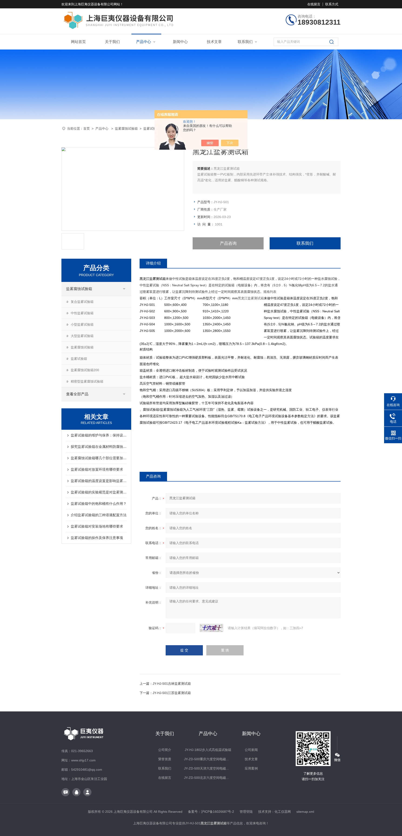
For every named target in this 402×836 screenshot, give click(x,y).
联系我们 (245, 42)
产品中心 (143, 42)
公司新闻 (251, 750)
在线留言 (313, 4)
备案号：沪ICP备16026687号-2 (211, 811)
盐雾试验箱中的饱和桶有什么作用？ (99, 504)
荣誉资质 (164, 759)
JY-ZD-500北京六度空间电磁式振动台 (208, 778)
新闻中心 (180, 42)
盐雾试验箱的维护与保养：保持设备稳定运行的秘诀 (99, 435)
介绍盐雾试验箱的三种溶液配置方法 (99, 515)
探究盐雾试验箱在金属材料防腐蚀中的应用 (99, 447)
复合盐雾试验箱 (82, 302)
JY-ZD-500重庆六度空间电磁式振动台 (208, 759)
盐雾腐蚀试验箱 (126, 128)
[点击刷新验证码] (211, 628)
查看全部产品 (77, 394)
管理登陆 (246, 811)
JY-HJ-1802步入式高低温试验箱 (208, 750)
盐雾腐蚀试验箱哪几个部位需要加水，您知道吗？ (99, 458)
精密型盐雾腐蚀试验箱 (87, 381)
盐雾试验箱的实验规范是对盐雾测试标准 (99, 492)
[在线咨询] (65, 792)
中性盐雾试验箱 (82, 313)
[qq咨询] (76, 792)
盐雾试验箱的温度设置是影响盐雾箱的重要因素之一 (99, 481)
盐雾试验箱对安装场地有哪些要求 (97, 526)
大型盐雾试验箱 (82, 336)
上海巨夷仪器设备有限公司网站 (97, 4)
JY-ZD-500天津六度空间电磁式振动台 (208, 768)
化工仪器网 (283, 811)
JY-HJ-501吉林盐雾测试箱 (172, 683)
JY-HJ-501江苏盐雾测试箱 (172, 693)
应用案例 (251, 768)
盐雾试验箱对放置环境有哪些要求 (97, 469)
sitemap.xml (305, 811)
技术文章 (214, 42)
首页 (86, 128)
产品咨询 (228, 243)
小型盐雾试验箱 (82, 324)
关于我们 (112, 42)
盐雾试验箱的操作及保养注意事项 (97, 538)
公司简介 (164, 750)
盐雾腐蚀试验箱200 (85, 370)
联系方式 (331, 4)
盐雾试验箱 (151, 128)
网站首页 (78, 42)
